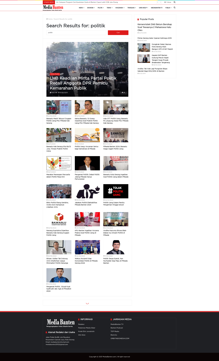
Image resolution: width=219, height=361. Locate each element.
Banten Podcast (117, 328)
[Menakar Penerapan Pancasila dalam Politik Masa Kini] (59, 163)
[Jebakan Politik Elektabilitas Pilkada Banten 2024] (87, 191)
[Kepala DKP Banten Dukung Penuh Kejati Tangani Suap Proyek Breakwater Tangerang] (144, 58)
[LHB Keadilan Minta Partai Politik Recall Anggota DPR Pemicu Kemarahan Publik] (87, 69)
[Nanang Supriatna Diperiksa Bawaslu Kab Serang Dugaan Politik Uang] (59, 219)
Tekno (109, 8)
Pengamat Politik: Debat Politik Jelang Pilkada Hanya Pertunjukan (87, 177)
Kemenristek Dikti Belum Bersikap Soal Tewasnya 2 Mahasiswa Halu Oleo (155, 27)
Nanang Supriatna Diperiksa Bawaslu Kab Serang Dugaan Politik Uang (57, 233)
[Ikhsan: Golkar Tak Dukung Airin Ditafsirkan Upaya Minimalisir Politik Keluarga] (59, 247)
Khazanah (119, 8)
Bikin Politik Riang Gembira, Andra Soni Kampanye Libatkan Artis (57, 205)
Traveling (131, 8)
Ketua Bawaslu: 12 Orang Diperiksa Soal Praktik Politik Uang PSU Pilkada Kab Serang (87, 121)
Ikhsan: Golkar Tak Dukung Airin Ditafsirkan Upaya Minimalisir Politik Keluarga (57, 261)
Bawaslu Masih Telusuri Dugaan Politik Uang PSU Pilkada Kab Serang (58, 121)
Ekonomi (90, 8)
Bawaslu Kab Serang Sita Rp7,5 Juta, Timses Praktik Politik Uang (58, 149)
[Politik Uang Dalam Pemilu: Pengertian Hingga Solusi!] (115, 191)
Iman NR (54, 92)
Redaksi (81, 324)
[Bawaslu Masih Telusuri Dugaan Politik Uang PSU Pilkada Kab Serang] (59, 107)
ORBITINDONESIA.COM (120, 338)
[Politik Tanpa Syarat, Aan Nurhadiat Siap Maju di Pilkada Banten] (115, 247)
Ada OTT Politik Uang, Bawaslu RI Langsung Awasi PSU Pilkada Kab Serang (115, 121)
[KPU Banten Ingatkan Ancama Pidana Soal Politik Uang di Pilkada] (87, 219)
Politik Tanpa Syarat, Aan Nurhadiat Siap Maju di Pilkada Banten (115, 261)
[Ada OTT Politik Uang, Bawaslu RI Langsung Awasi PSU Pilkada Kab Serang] (115, 107)
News (81, 8)
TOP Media (115, 331)
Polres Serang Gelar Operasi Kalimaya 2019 (155, 38)
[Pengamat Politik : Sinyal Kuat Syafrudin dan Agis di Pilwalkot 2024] (59, 275)
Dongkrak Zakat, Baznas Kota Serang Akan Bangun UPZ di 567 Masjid (162, 47)
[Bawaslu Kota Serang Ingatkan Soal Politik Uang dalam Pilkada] (115, 163)
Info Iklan (81, 335)
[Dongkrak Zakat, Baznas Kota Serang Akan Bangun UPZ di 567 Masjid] (144, 47)
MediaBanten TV (156, 8)
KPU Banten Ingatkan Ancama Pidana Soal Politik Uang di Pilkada (87, 233)
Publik (168, 8)
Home (50, 19)
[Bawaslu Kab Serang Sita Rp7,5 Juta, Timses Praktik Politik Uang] (59, 135)
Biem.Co (114, 335)
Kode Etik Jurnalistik (86, 331)
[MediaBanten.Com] (53, 7)
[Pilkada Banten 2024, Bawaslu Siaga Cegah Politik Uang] (115, 135)
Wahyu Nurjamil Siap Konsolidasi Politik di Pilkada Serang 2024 (86, 261)
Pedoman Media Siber (86, 328)
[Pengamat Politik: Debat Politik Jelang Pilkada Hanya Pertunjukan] (87, 163)
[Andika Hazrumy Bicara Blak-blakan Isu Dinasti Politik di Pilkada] (115, 219)
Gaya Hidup (143, 8)
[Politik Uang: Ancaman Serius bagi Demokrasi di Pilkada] (87, 135)
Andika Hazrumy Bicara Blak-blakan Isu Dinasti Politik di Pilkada (115, 233)
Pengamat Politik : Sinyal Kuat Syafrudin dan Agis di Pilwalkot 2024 (58, 289)
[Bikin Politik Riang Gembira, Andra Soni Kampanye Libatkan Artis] (59, 191)
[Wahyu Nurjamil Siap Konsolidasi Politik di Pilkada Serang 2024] (87, 247)
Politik (100, 8)
